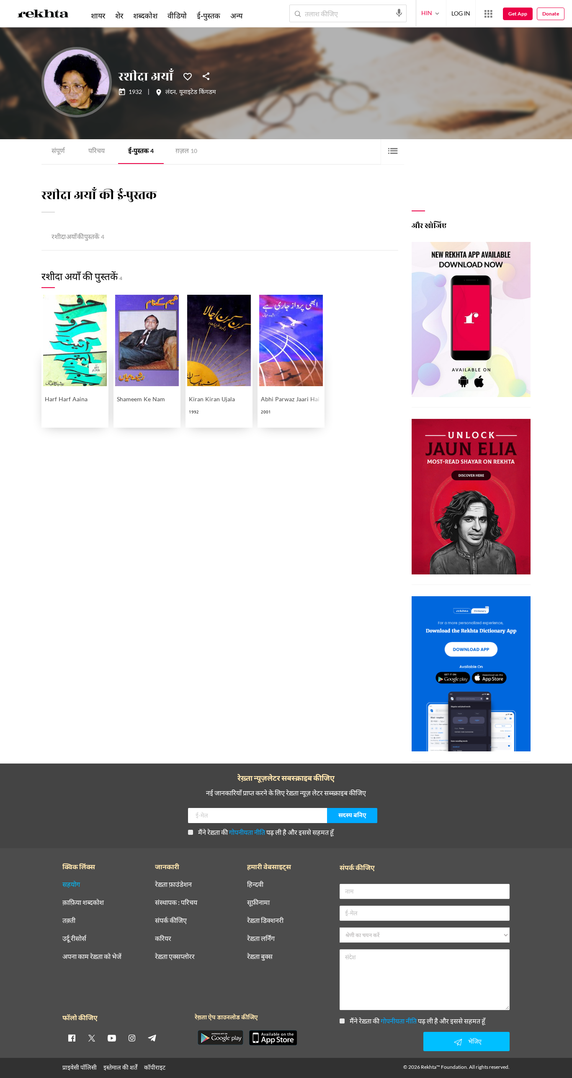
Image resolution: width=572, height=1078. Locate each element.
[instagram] (132, 1037)
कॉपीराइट (154, 1067)
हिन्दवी (255, 884)
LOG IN (460, 13)
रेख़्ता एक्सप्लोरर (175, 956)
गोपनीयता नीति (247, 832)
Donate (550, 13)
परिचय (96, 151)
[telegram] (152, 1037)
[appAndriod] (220, 1037)
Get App (517, 13)
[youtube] (112, 1037)
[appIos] (273, 1037)
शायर (98, 15)
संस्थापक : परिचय (176, 902)
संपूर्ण (58, 151)
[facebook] (71, 1037)
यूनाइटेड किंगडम (197, 93)
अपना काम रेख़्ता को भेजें (91, 956)
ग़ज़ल (186, 151)
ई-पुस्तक (141, 151)
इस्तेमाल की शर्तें (120, 1067)
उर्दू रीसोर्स (74, 938)
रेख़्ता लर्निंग (261, 938)
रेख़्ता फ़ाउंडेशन (173, 884)
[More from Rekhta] (488, 14)
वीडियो (177, 15)
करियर (163, 938)
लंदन (170, 93)
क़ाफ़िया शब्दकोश (83, 902)
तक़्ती (68, 920)
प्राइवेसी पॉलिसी (79, 1067)
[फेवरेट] (187, 75)
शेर (119, 15)
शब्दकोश (145, 15)
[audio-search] (399, 13)
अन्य (236, 15)
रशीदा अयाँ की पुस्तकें (78, 237)
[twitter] (91, 1037)
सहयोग (71, 884)
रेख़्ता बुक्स (260, 956)
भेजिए (475, 1041)
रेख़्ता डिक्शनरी (265, 920)
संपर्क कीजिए (171, 920)
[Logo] (43, 15)
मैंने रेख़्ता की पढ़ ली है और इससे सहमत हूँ (266, 832)
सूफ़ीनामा (258, 902)
